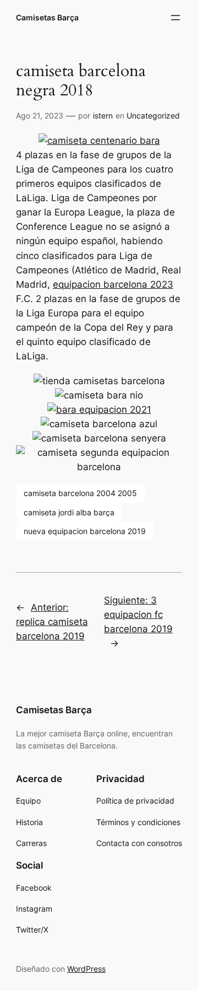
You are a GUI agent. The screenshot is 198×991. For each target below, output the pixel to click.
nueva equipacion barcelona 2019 (85, 531)
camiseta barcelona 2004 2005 (80, 493)
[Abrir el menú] (175, 17)
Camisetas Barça (47, 17)
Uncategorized (153, 115)
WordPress (86, 968)
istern (103, 115)
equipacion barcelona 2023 (113, 284)
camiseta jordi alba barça (69, 512)
